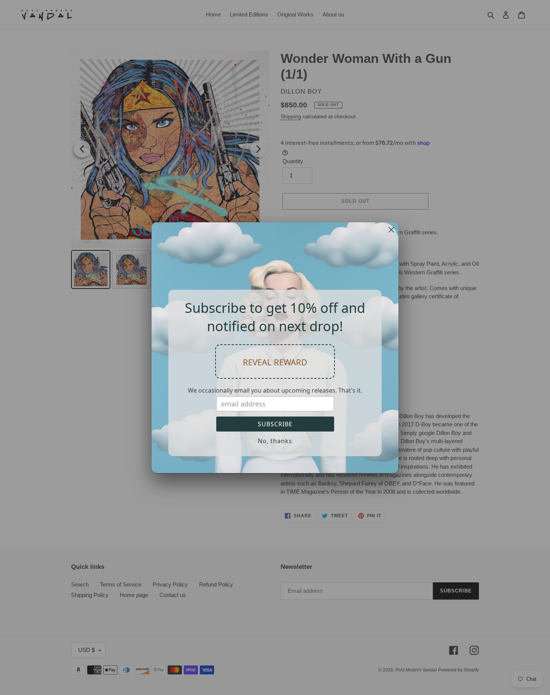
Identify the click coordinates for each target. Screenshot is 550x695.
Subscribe (275, 424)
